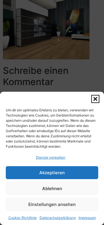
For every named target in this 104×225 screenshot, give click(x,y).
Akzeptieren (52, 172)
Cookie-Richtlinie (22, 217)
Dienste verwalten (50, 157)
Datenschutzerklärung (58, 217)
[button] (95, 99)
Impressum (87, 217)
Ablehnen (52, 188)
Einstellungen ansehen (52, 204)
